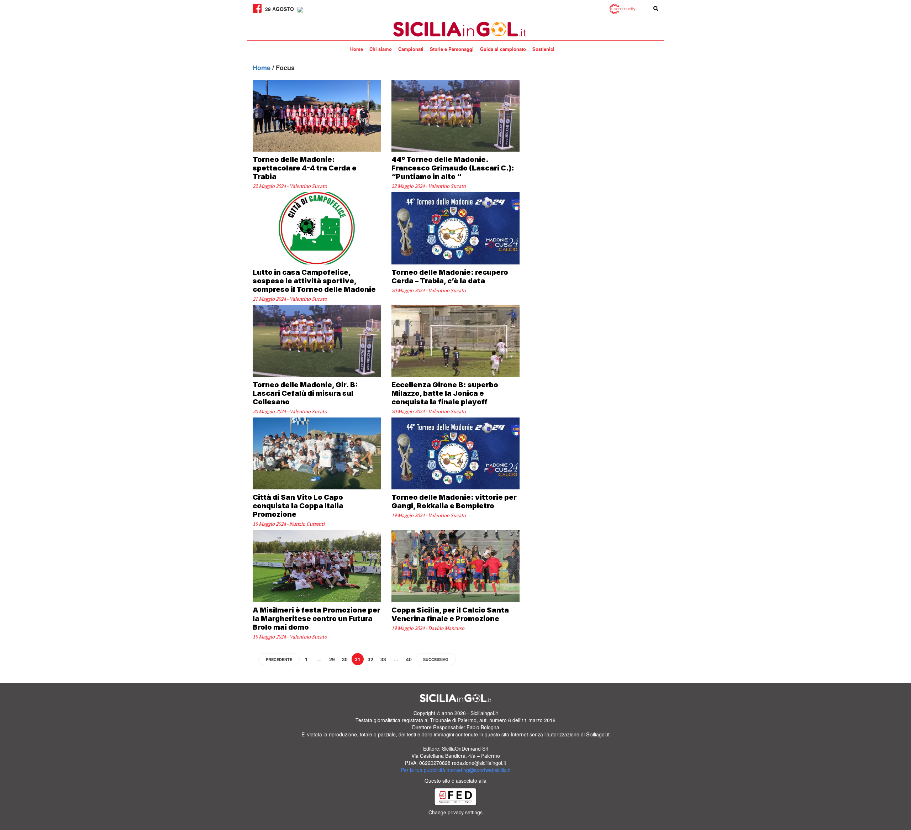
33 (383, 659)
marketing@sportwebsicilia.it (479, 769)
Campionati (410, 49)
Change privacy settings (455, 812)
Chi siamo (380, 49)
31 (357, 659)
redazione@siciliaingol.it (479, 762)
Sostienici (543, 49)
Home (356, 49)
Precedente (279, 659)
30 (345, 659)
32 (370, 659)
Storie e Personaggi (452, 49)
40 (409, 659)
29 (332, 659)
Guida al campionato (503, 49)
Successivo (435, 659)
